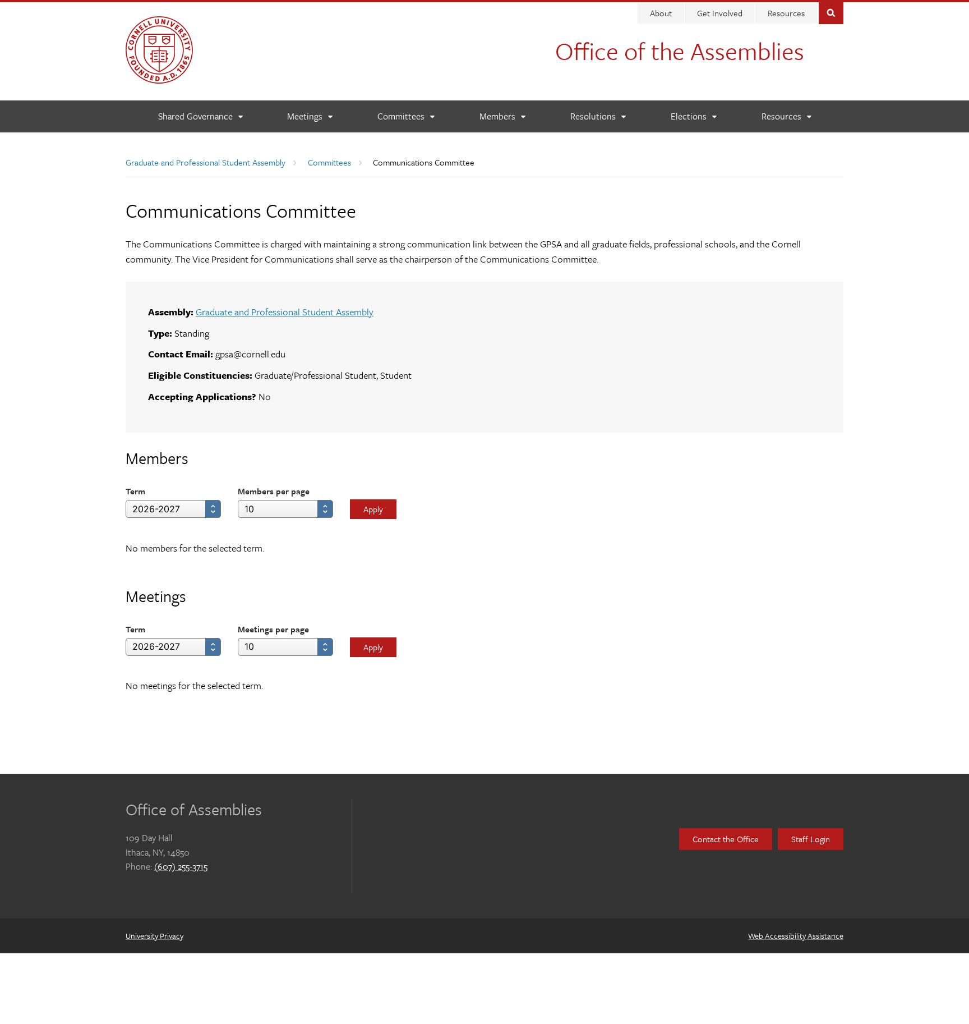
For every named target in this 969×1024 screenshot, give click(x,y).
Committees (329, 162)
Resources (786, 13)
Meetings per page (273, 629)
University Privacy (154, 936)
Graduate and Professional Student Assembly (205, 162)
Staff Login (810, 839)
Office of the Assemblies (679, 50)
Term (135, 491)
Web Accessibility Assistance (795, 936)
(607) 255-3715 (180, 866)
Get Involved (719, 13)
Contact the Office (726, 839)
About (661, 13)
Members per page (274, 491)
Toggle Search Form (831, 12)
